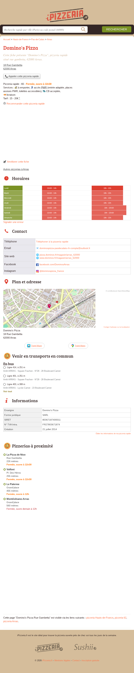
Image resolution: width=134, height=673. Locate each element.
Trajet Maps (80, 346)
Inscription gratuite (90, 660)
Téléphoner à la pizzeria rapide (52, 241)
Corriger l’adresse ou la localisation (117, 327)
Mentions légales (62, 660)
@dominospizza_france (52, 271)
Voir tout (7, 391)
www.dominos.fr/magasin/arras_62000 (59, 258)
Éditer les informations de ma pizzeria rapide (113, 434)
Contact (76, 660)
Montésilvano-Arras (18, 498)
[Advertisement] (67, 134)
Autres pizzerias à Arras (16, 169)
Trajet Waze (36, 346)
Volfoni (11, 469)
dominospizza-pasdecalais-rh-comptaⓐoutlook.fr (65, 248)
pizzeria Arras (10, 621)
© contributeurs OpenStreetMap (118, 291)
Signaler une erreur (13, 222)
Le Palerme (13, 484)
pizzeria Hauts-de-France (99, 617)
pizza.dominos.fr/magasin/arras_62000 (60, 255)
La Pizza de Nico (16, 454)
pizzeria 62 (120, 617)
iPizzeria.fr (67, 13)
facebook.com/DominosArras (54, 264)
